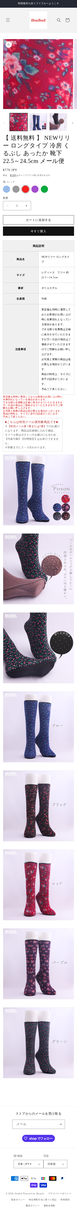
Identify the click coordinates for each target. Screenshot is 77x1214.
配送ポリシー (33, 1205)
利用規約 (65, 1199)
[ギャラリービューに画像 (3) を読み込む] (58, 122)
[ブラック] (16, 189)
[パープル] (34, 189)
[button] (8, 20)
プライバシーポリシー (59, 1193)
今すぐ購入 (38, 231)
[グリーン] (44, 189)
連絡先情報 (49, 1205)
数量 (5, 197)
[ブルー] (6, 189)
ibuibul (18, 1193)
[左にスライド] (4, 123)
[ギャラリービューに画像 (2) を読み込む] (38, 122)
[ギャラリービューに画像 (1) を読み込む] (18, 122)
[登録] (60, 1124)
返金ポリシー (18, 1199)
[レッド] (25, 189)
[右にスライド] (72, 123)
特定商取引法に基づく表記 (42, 1199)
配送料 (13, 175)
